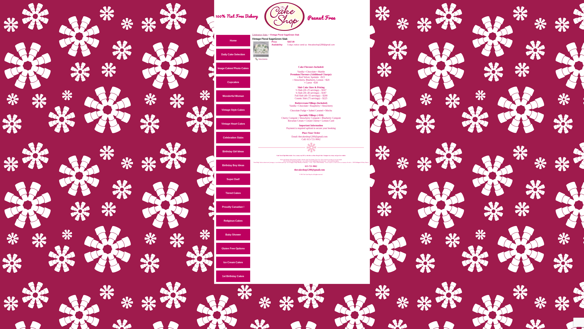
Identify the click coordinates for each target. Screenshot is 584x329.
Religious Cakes (233, 220)
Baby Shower (233, 234)
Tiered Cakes (233, 193)
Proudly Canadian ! (233, 207)
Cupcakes (233, 82)
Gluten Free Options (233, 248)
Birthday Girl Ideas (233, 151)
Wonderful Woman (233, 96)
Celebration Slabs (233, 137)
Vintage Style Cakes (233, 110)
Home (233, 40)
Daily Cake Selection (233, 54)
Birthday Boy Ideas (233, 165)
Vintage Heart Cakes (233, 123)
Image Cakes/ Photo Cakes (233, 68)
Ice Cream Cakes (233, 262)
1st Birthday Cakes (233, 276)
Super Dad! (233, 179)
